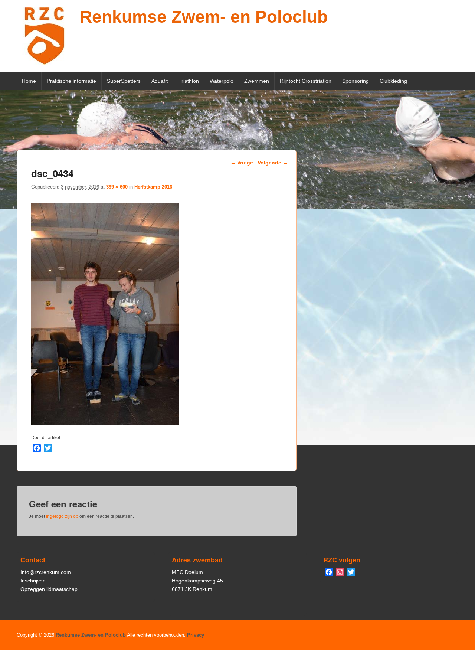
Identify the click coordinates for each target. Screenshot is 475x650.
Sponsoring (355, 81)
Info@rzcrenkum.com (45, 572)
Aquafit (159, 81)
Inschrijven (33, 581)
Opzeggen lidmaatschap (49, 589)
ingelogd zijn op (62, 516)
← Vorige (241, 163)
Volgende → (273, 163)
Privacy (195, 635)
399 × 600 (117, 187)
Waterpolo (221, 81)
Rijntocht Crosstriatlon (305, 81)
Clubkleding (393, 81)
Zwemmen (256, 81)
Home (29, 81)
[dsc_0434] (105, 423)
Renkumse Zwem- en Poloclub (204, 16)
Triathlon (188, 81)
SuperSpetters (124, 81)
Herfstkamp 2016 (153, 187)
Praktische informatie (71, 81)
